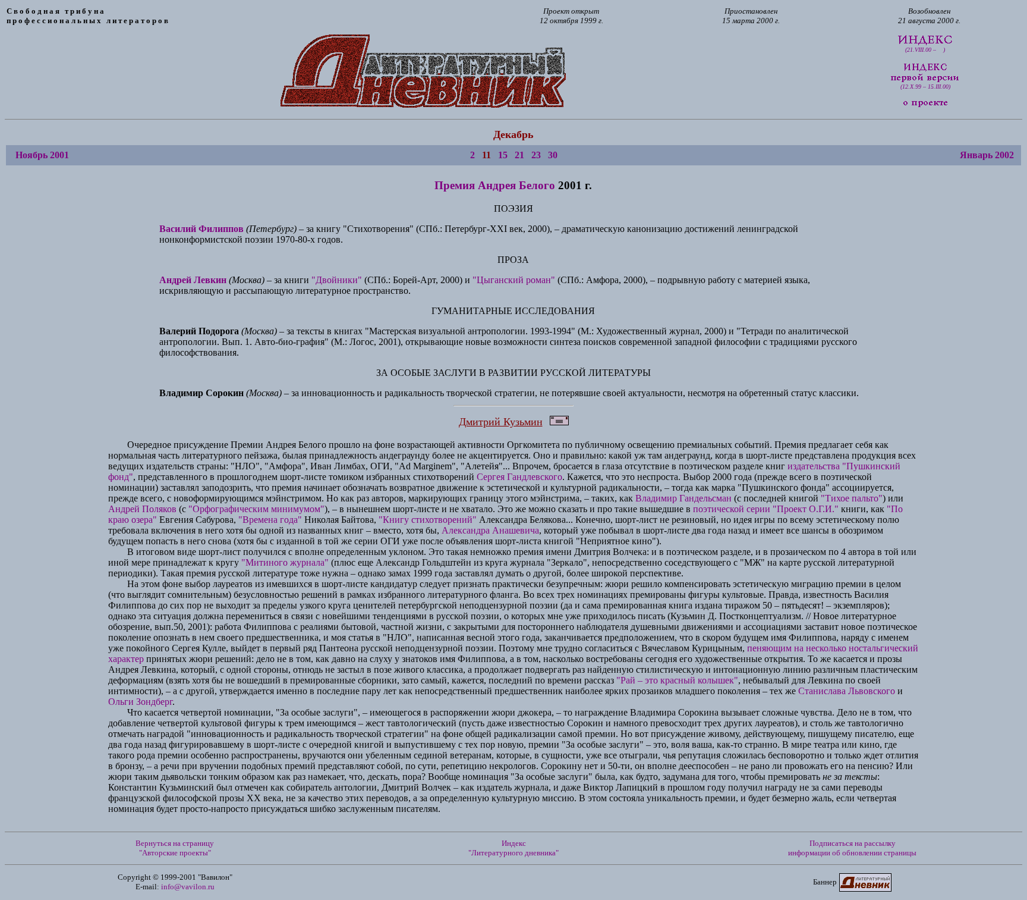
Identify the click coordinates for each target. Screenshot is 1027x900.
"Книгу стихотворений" (428, 520)
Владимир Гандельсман (683, 498)
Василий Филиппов (201, 229)
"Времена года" (270, 520)
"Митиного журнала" (285, 562)
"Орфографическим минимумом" (256, 509)
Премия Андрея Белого (494, 185)
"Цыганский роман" (513, 280)
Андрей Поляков (142, 509)
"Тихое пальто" (852, 498)
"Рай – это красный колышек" (677, 680)
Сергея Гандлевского (519, 477)
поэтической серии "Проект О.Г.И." (766, 509)
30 (552, 155)
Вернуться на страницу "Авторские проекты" (175, 848)
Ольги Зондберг (140, 702)
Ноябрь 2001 (42, 155)
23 (536, 155)
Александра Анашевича (490, 530)
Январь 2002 (987, 155)
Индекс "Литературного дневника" (513, 848)
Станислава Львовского (846, 691)
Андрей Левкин (192, 280)
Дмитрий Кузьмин (501, 422)
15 (503, 155)
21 (519, 155)
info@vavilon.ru (188, 886)
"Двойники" (336, 280)
